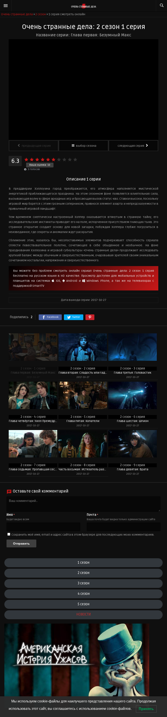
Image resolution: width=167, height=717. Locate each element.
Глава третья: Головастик (132, 373)
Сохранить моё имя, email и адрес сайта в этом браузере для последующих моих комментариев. (83, 534)
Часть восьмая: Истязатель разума (82, 469)
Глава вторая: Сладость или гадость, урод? (82, 373)
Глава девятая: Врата (132, 469)
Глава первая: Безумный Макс (33, 373)
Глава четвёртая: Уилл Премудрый (33, 421)
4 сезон (84, 594)
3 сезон (83, 583)
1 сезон (83, 562)
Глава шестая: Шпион (133, 421)
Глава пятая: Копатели (82, 421)
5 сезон (83, 604)
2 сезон (83, 573)
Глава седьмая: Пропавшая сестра (33, 469)
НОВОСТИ (83, 614)
